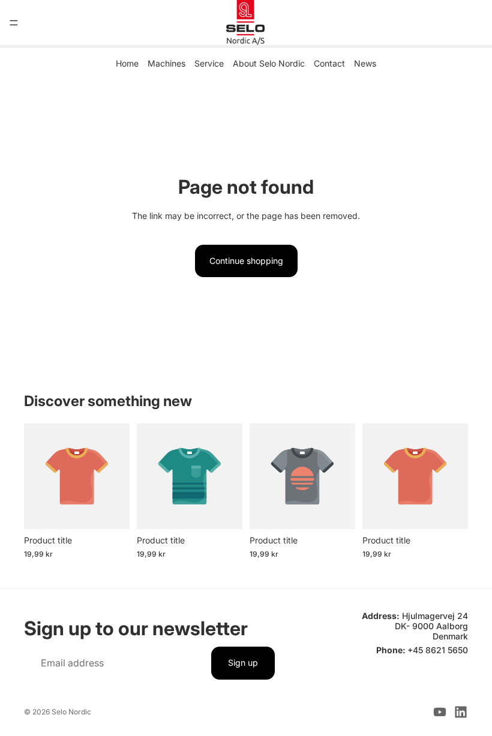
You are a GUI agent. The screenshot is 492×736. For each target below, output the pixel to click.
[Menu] (14, 23)
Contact (329, 63)
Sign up (243, 662)
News (365, 63)
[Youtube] (440, 712)
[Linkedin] (461, 712)
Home (127, 63)
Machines (166, 63)
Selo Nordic (71, 711)
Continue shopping (246, 261)
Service (209, 63)
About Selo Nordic (269, 63)
